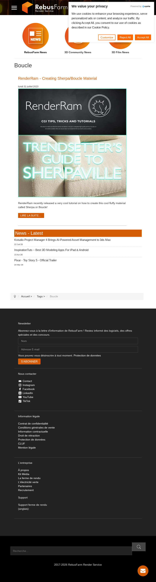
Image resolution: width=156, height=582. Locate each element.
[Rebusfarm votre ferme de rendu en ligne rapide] (45, 7)
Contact (27, 381)
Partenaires (25, 486)
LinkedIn (28, 393)
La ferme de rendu (29, 478)
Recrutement (26, 490)
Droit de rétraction (29, 435)
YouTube (28, 397)
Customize (106, 37)
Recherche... (18, 544)
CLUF (21, 443)
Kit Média (23, 474)
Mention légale (27, 447)
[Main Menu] (14, 7)
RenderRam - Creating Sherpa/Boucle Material (57, 78)
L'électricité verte (28, 482)
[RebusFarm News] (35, 36)
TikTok (26, 401)
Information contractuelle (33, 431)
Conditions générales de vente (36, 427)
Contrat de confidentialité (33, 423)
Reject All (125, 37)
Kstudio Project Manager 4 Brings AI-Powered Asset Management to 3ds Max (62, 239)
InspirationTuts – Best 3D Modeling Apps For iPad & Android (51, 250)
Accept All (143, 37)
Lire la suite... (30, 215)
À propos (23, 470)
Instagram (29, 385)
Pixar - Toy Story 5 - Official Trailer (35, 260)
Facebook (29, 389)
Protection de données (87, 355)
